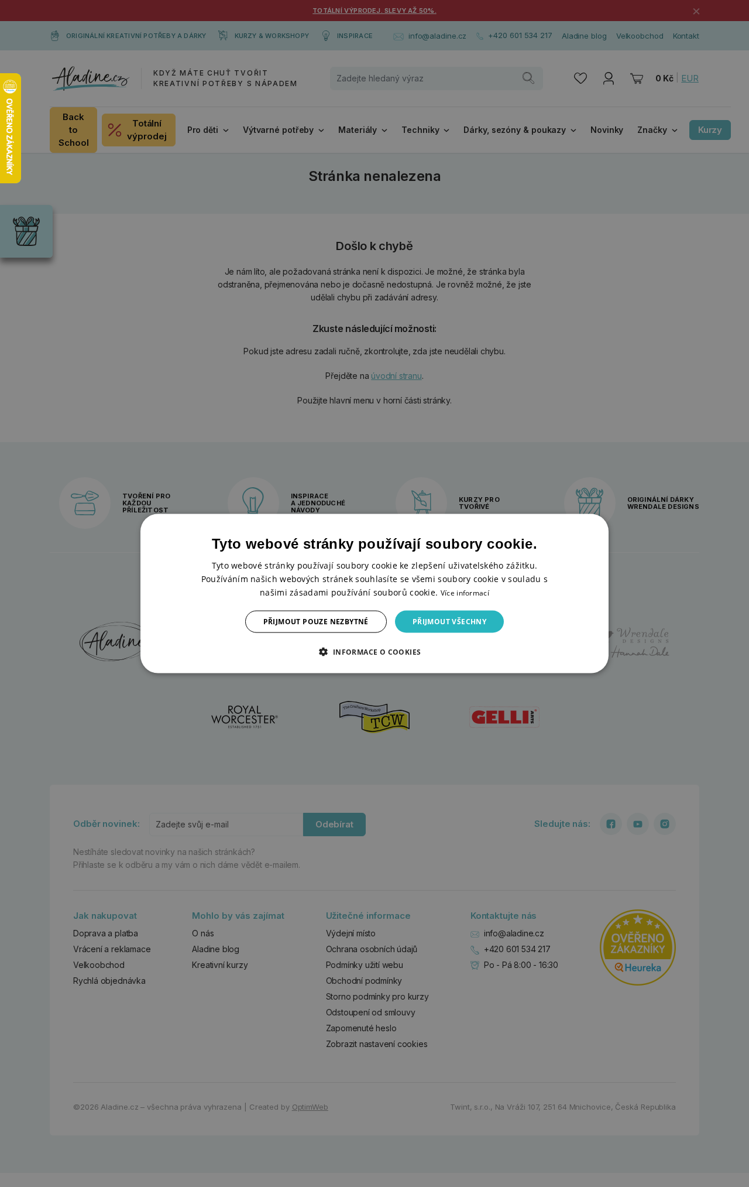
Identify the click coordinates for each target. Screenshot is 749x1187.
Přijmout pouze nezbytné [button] (316, 622)
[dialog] (374, 593)
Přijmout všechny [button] (449, 622)
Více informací (465, 592)
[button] (374, 652)
